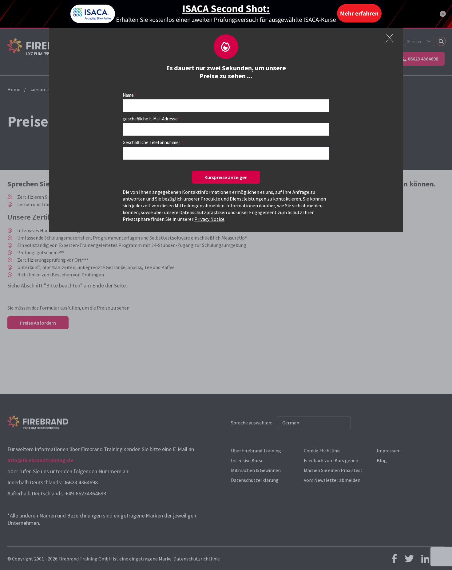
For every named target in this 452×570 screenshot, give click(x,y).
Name (128, 95)
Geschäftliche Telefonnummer (151, 142)
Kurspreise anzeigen (226, 177)
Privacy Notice (209, 219)
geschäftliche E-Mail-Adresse (150, 119)
